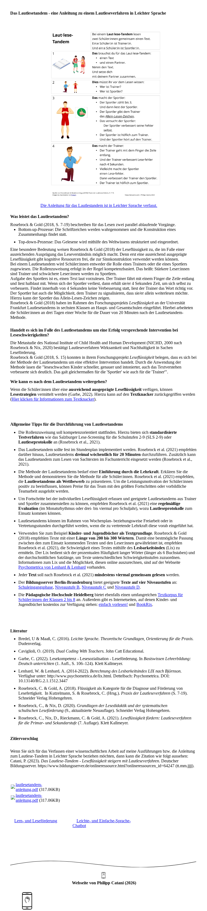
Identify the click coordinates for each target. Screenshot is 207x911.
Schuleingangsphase (35, 587)
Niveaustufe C (94, 587)
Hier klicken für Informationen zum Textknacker (53, 399)
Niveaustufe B (67, 587)
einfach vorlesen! (113, 604)
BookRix (144, 604)
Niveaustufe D (127, 587)
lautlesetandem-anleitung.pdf (29, 787)
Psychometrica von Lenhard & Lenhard (52, 567)
